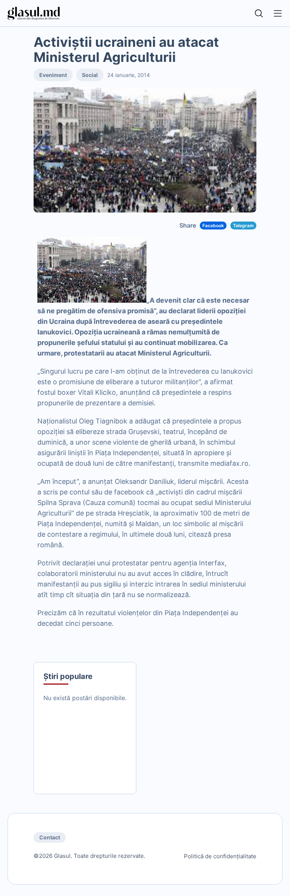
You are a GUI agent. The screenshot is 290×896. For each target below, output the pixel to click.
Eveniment (53, 75)
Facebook (213, 225)
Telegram (243, 225)
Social (90, 75)
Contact (49, 837)
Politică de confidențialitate (220, 856)
